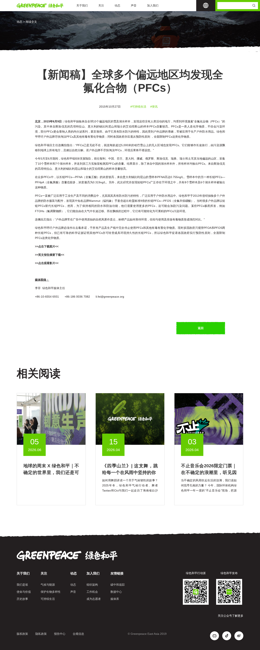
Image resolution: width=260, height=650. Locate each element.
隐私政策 (41, 633)
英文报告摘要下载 (49, 254)
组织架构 (92, 584)
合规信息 (78, 633)
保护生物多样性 (51, 591)
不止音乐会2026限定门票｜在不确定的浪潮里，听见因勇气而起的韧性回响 (209, 472)
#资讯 (154, 106)
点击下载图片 (46, 246)
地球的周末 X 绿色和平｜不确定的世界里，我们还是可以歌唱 (51, 472)
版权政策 (22, 633)
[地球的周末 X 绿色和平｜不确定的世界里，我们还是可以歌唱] (51, 418)
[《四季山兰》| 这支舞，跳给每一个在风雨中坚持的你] (130, 418)
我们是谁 (22, 584)
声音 (133, 5)
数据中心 (116, 591)
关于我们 (82, 5)
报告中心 (59, 633)
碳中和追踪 (117, 584)
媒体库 (114, 598)
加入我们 (152, 5)
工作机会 (92, 591)
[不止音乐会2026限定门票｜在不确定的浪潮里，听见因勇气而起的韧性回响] (208, 418)
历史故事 (22, 598)
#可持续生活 (138, 106)
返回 (201, 328)
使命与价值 (24, 591)
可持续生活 (48, 598)
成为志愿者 (94, 598)
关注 (101, 5)
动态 (117, 5)
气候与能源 (48, 584)
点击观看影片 (46, 263)
